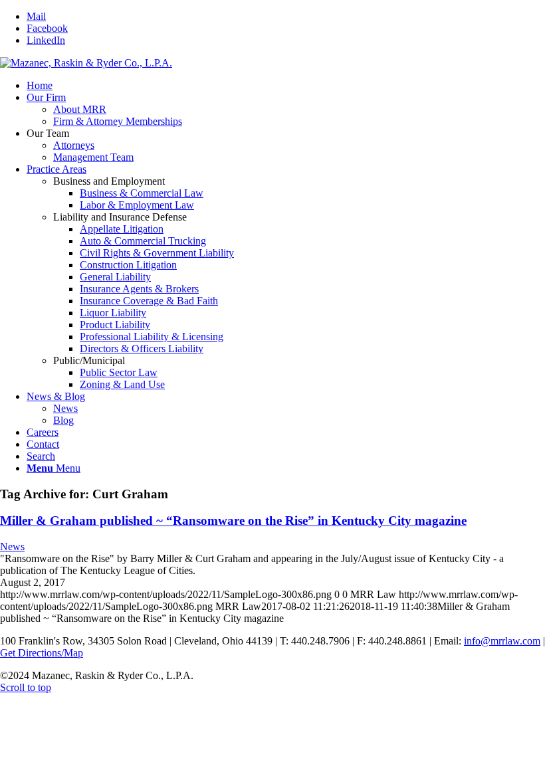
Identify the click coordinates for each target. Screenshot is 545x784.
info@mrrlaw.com (502, 640)
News (12, 546)
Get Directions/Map (41, 652)
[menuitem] (286, 86)
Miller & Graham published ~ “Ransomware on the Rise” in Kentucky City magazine (233, 521)
